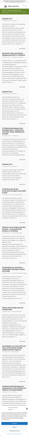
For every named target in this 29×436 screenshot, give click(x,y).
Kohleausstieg (15, 351)
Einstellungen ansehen (14, 430)
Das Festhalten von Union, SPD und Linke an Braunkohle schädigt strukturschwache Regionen (14, 348)
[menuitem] (23, 6)
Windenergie (20, 57)
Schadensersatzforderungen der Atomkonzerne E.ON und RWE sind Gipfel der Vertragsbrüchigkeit (14, 388)
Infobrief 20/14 (7, 92)
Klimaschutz (15, 135)
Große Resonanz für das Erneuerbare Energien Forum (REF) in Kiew (14, 191)
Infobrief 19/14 (7, 164)
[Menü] (26, 6)
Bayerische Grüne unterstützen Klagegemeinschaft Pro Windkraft (13, 54)
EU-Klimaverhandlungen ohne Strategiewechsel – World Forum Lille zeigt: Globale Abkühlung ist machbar (13, 131)
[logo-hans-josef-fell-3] (12, 6)
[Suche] (23, 6)
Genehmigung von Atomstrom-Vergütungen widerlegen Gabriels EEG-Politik (13, 269)
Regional (15, 57)
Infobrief (15, 20)
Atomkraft (14, 273)
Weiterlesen (22, 48)
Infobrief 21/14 (7, 19)
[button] (27, 408)
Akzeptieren (14, 423)
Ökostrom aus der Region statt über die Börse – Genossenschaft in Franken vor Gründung (14, 229)
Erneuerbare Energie (17, 194)
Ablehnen (14, 427)
